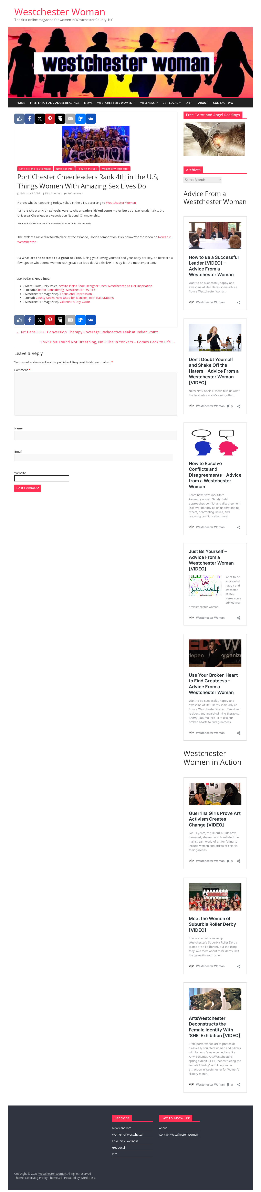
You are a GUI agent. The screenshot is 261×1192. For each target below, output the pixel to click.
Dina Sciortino (53, 193)
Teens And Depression (76, 294)
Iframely (86, 223)
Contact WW (223, 103)
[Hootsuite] (60, 119)
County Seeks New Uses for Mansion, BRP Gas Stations (75, 298)
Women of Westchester (115, 169)
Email (18, 451)
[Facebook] (29, 119)
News (88, 103)
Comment (22, 370)
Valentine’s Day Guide (75, 302)
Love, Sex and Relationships (35, 169)
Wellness (147, 103)
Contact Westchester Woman (178, 1134)
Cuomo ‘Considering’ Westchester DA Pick (65, 290)
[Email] (70, 119)
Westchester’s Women (114, 103)
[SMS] (80, 119)
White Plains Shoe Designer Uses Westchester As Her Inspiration (106, 286)
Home (21, 103)
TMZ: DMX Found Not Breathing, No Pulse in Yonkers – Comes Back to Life (107, 341)
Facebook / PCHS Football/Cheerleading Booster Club (47, 223)
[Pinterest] (50, 119)
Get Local (170, 103)
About (203, 103)
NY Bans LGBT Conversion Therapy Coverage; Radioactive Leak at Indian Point (87, 331)
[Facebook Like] (19, 119)
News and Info (64, 169)
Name (18, 428)
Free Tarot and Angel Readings (54, 103)
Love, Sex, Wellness (125, 1141)
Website (20, 473)
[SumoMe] (91, 119)
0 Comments (75, 193)
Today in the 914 (87, 169)
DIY (188, 103)
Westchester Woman (59, 11)
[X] (40, 119)
